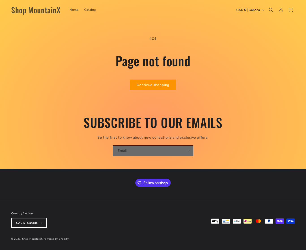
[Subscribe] (188, 150)
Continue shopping (153, 85)
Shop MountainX (32, 238)
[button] (271, 10)
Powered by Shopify (56, 238)
